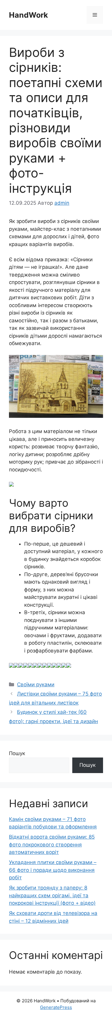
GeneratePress (56, 1007)
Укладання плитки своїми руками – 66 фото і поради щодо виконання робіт (52, 870)
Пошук (17, 753)
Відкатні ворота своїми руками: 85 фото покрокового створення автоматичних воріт (52, 844)
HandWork (28, 14)
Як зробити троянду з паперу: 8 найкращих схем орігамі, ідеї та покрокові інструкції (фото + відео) (52, 895)
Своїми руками (35, 684)
